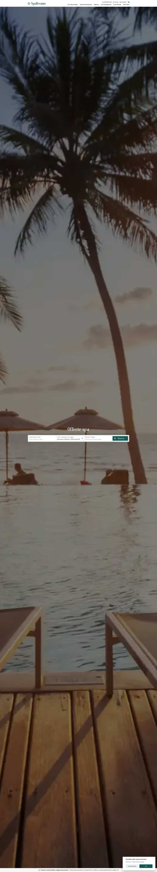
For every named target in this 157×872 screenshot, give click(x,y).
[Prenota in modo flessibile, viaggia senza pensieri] (118, 870)
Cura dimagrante (106, 4)
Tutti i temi (126, 4)
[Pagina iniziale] (37, 3)
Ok (146, 866)
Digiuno (96, 4)
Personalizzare (132, 866)
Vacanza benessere (86, 4)
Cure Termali (117, 4)
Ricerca (121, 438)
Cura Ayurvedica (72, 4)
